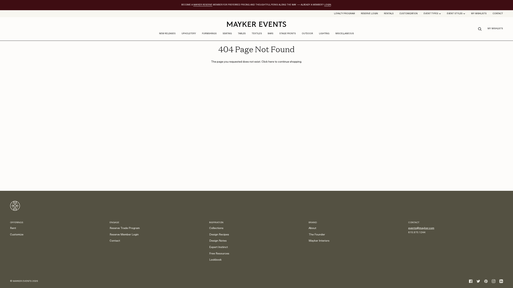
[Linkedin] (501, 281)
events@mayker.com (421, 228)
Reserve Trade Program (125, 228)
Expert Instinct (218, 247)
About (312, 228)
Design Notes (218, 241)
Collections (216, 228)
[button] (189, 33)
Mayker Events (22, 281)
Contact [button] (413, 222)
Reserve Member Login (124, 234)
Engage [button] (114, 222)
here (271, 62)
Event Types (431, 14)
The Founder (317, 234)
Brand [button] (313, 222)
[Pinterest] (486, 281)
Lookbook (215, 260)
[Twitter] (478, 281)
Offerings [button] (16, 222)
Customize (16, 234)
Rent (13, 228)
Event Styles (455, 14)
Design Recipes (219, 234)
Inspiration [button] (216, 222)
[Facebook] (471, 281)
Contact (115, 241)
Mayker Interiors (319, 241)
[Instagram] (493, 281)
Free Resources (219, 253)
